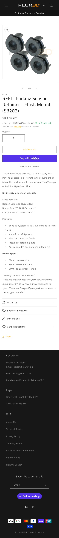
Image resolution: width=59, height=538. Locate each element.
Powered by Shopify (36, 532)
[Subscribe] (45, 485)
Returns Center (14, 464)
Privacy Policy (13, 436)
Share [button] (8, 336)
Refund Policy (13, 457)
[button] (6, 5)
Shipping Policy (14, 443)
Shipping (17, 127)
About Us (11, 422)
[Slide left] (22, 88)
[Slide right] (36, 88)
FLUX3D (24, 532)
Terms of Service (14, 429)
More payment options (29, 166)
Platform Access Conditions (20, 450)
